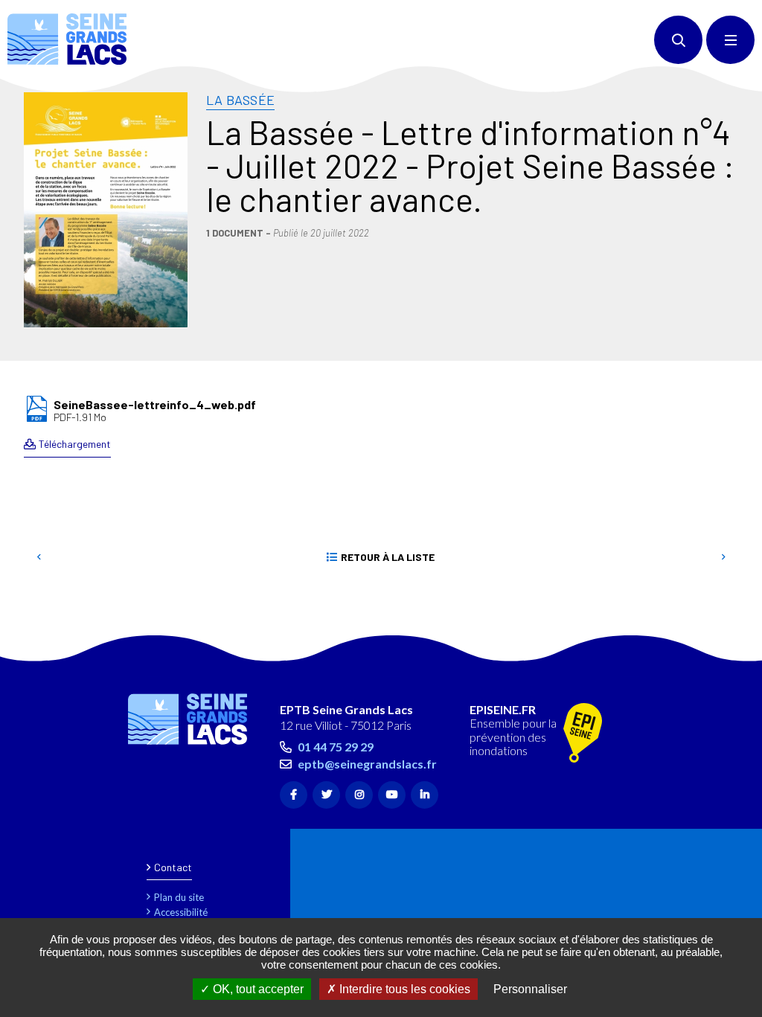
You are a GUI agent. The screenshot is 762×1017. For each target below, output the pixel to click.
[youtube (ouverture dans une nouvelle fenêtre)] (392, 795)
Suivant (723, 557)
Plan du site (179, 897)
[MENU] (730, 40)
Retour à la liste (388, 557)
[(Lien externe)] (582, 734)
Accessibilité (181, 912)
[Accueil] (67, 39)
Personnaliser (530, 989)
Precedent (39, 557)
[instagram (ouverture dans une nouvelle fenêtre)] (359, 795)
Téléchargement (75, 443)
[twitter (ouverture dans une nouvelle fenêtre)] (326, 795)
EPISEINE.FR (503, 709)
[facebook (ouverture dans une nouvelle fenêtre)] (293, 795)
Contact (173, 867)
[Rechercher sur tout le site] (678, 40)
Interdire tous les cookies (403, 989)
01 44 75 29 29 (336, 747)
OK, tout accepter (257, 989)
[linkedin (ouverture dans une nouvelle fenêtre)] (424, 795)
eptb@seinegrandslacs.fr (367, 764)
